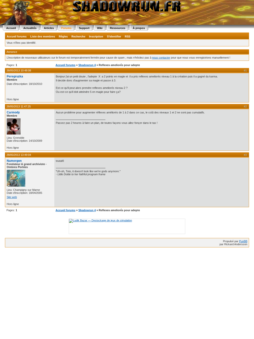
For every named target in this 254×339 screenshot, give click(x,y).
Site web (12, 197)
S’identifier (114, 36)
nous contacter (161, 57)
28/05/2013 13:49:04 (18, 154)
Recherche (78, 36)
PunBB (243, 241)
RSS (127, 36)
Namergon (14, 161)
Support (84, 28)
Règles (63, 36)
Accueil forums (17, 36)
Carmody (13, 112)
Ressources (117, 28)
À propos (139, 28)
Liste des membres (42, 36)
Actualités (29, 28)
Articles (49, 28)
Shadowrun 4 (87, 65)
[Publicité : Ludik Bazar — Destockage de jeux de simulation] (100, 220)
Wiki (99, 28)
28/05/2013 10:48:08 (18, 70)
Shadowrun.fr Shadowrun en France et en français (127, 6)
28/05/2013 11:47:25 (18, 106)
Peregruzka (15, 76)
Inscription (96, 36)
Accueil (11, 28)
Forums (66, 28)
